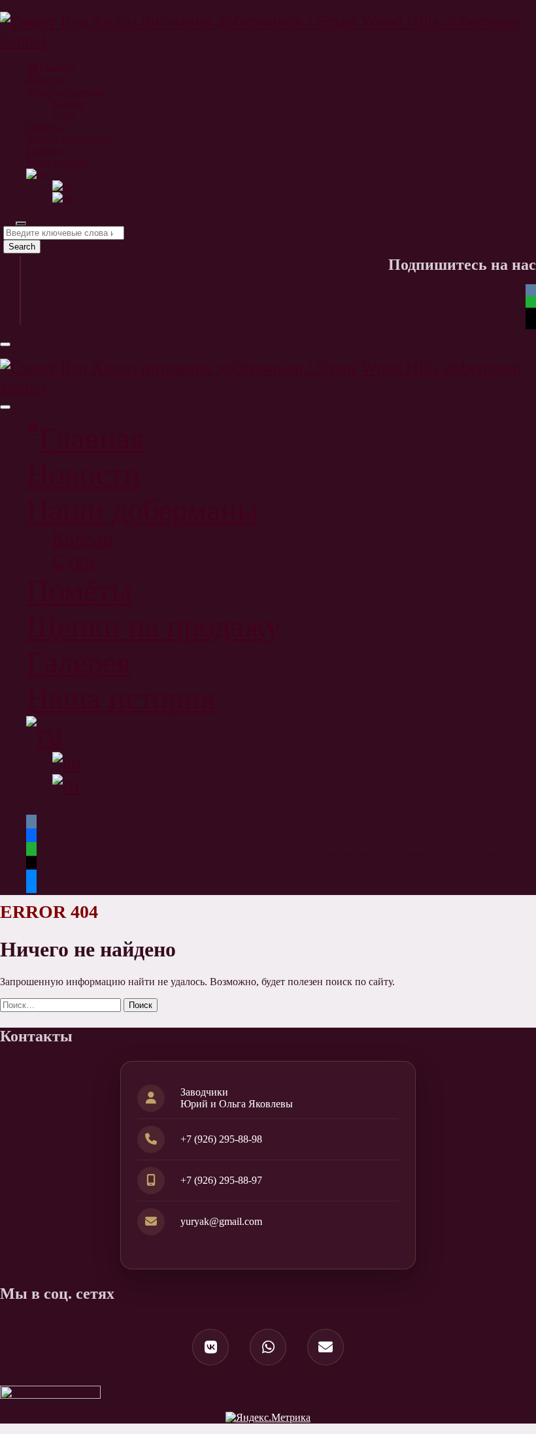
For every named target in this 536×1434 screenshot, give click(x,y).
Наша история (58, 162)
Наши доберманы (65, 91)
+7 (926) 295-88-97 (221, 1180)
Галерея (43, 150)
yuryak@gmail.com (221, 1221)
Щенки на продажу (69, 138)
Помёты (44, 127)
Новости (45, 80)
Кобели (68, 103)
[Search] (21, 223)
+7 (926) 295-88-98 (221, 1139)
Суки (64, 115)
